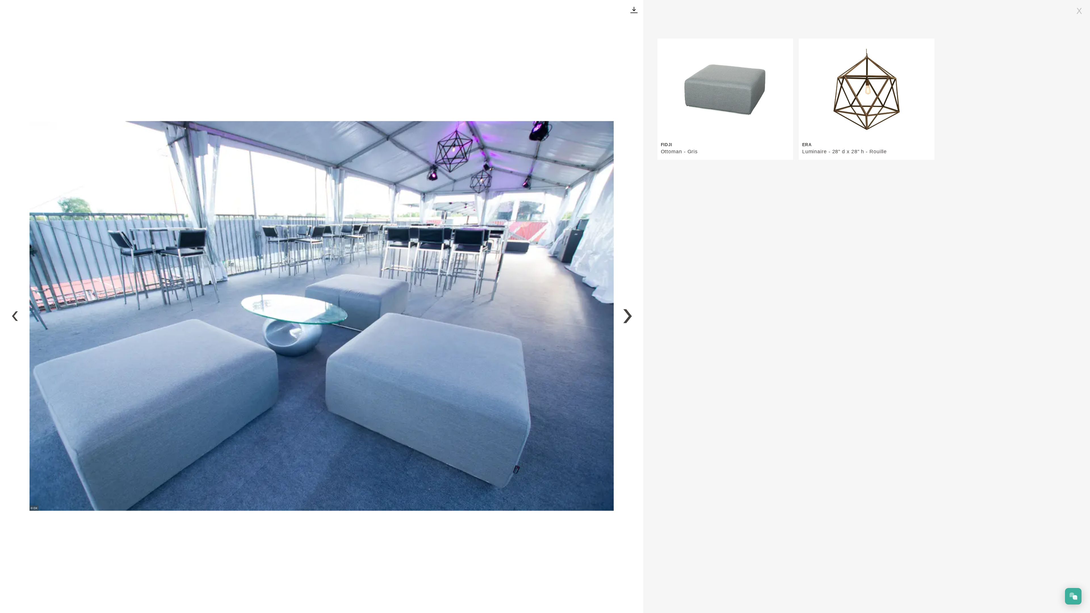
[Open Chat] (1073, 596)
